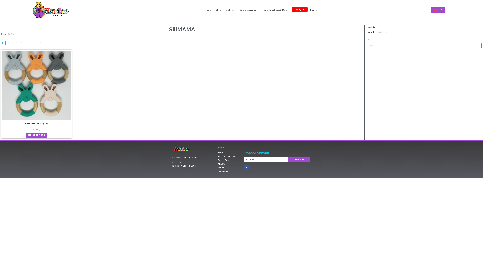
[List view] (9, 43)
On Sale (300, 10)
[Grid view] (3, 43)
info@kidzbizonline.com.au (184, 157)
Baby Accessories (248, 10)
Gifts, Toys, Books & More (275, 10)
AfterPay (222, 164)
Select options (36, 135)
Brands (313, 10)
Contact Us (223, 171)
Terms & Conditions (226, 156)
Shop (218, 10)
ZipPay (221, 168)
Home (208, 10)
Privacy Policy (224, 160)
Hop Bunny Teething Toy (36, 123)
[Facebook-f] (246, 167)
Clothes (229, 10)
